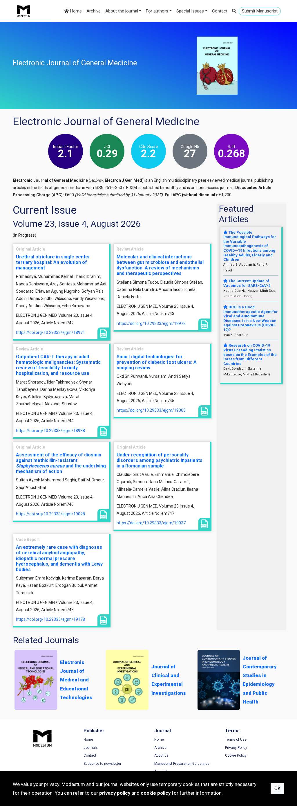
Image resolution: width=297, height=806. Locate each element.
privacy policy (114, 793)
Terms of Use (236, 739)
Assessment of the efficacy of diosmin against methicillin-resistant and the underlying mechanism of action (61, 463)
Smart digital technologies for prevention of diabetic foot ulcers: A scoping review (157, 362)
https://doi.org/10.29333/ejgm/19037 (151, 523)
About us (161, 755)
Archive (93, 11)
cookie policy (156, 793)
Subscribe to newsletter (102, 764)
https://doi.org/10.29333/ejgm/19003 (151, 410)
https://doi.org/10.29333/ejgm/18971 (50, 332)
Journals (91, 748)
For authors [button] (157, 11)
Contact (219, 11)
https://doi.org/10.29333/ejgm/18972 (151, 323)
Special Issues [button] (190, 11)
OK (277, 788)
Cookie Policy (236, 755)
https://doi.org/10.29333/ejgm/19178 (50, 619)
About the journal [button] (121, 11)
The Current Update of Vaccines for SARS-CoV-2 (246, 283)
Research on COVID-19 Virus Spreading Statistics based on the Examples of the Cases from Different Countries (250, 354)
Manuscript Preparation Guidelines (181, 764)
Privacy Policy (236, 748)
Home (75, 11)
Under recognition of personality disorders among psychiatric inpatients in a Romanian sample (159, 460)
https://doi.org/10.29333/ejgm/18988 (50, 430)
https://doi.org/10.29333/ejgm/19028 (50, 514)
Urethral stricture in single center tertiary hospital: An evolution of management (53, 262)
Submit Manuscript (260, 11)
